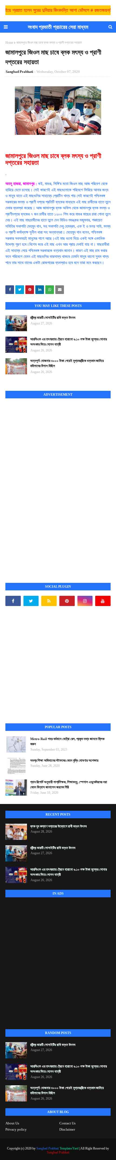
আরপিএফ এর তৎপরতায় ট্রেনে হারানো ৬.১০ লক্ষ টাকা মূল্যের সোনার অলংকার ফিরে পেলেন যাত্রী (68, 342)
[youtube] (103, 601)
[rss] (49, 601)
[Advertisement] (45, 485)
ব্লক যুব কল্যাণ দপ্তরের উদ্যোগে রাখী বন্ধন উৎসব (58, 826)
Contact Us (67, 1123)
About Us (12, 1123)
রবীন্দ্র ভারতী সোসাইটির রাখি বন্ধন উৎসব (52, 318)
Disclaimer (67, 1129)
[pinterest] (67, 601)
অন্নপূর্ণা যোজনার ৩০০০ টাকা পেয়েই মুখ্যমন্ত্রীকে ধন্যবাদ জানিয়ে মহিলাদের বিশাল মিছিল (67, 363)
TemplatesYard (69, 1148)
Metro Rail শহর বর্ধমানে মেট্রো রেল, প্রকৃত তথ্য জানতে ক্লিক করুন (67, 741)
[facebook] (13, 601)
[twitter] (31, 601)
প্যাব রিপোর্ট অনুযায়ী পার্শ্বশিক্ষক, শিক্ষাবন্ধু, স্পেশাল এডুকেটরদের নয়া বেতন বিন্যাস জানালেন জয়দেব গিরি (68, 784)
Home (9, 43)
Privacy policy (16, 1129)
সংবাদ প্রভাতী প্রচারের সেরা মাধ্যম (58, 27)
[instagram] (85, 601)
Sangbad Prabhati (19, 72)
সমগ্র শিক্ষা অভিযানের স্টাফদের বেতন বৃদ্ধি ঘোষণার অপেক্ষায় (64, 760)
